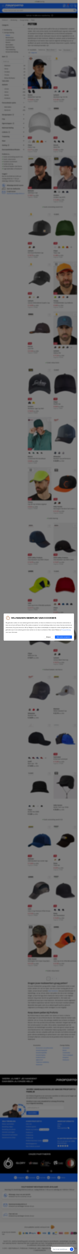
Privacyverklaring (66, 630)
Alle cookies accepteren (63, 637)
